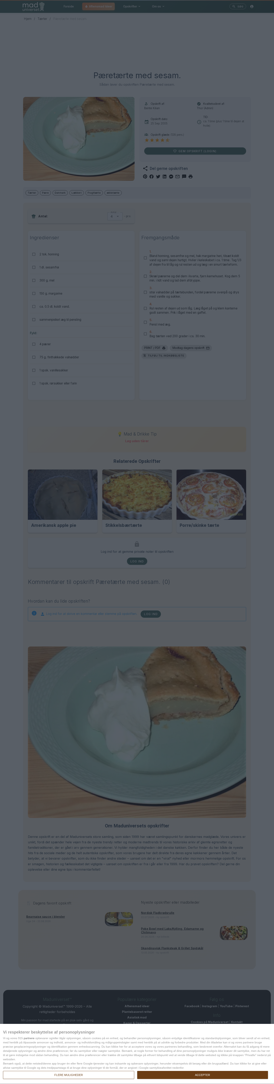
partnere (29, 1038)
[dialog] (137, 1054)
